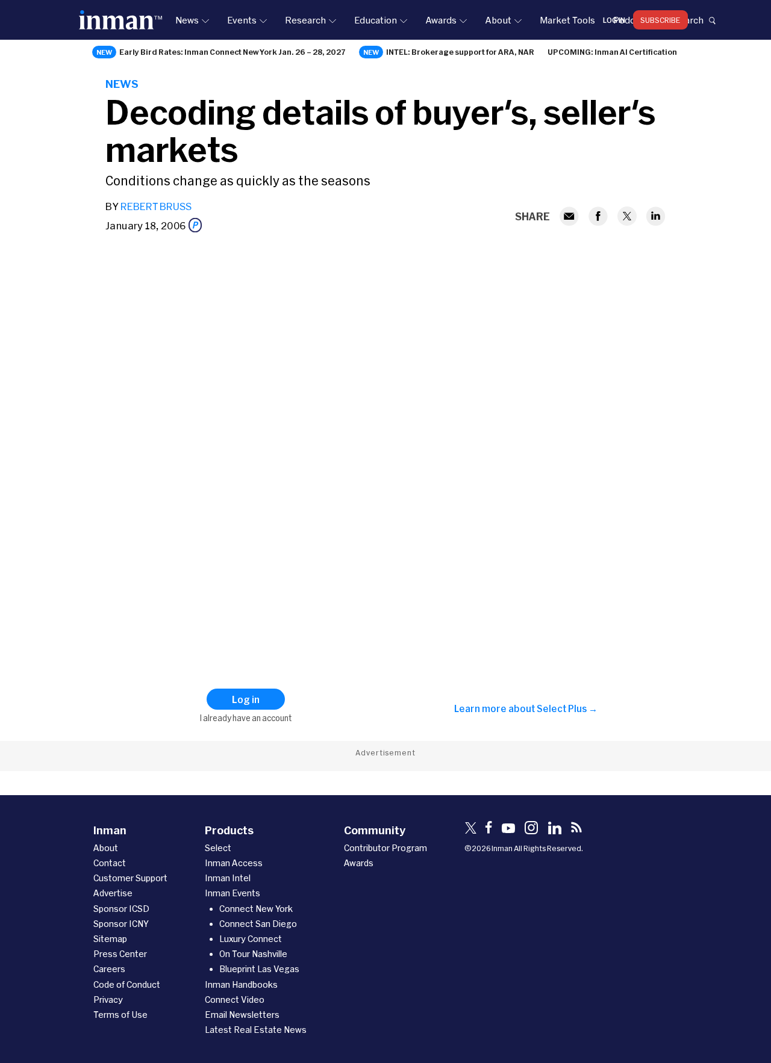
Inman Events (232, 893)
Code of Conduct (126, 984)
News (187, 19)
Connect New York (256, 908)
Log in (614, 20)
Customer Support (130, 878)
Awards (441, 19)
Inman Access (234, 863)
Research (305, 19)
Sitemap (110, 939)
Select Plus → (567, 708)
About (498, 19)
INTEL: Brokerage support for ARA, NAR (460, 52)
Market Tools (567, 19)
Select (218, 848)
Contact (109, 863)
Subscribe (660, 20)
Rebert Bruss (156, 206)
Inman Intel (228, 878)
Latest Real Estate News (256, 1029)
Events (242, 19)
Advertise (113, 893)
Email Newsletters (242, 1014)
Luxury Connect (250, 939)
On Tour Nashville (253, 954)
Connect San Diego (258, 924)
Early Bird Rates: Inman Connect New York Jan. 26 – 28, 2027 (232, 52)
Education (375, 19)
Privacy (108, 999)
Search (688, 19)
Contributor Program (385, 848)
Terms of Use (120, 1014)
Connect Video (234, 999)
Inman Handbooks (241, 984)
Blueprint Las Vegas (259, 969)
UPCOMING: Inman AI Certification (612, 52)
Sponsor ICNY (121, 924)
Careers (109, 969)
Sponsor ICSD (121, 908)
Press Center (120, 954)
